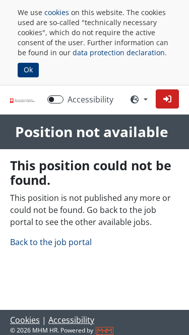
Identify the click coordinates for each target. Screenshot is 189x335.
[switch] (55, 99)
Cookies (25, 319)
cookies (56, 12)
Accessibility (90, 99)
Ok (28, 69)
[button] (167, 98)
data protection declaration (119, 52)
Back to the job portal (51, 242)
